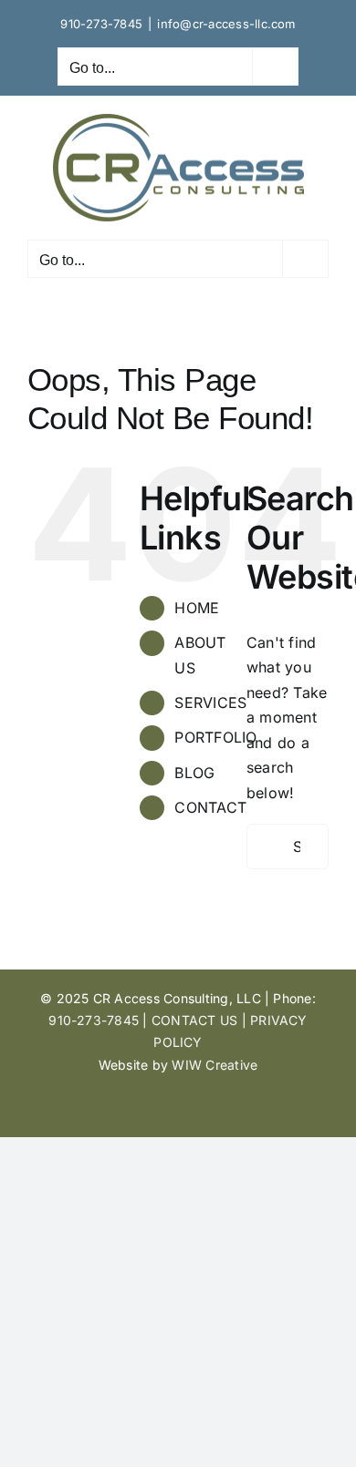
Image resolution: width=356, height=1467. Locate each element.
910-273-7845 (101, 23)
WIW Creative (214, 1064)
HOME (196, 608)
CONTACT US (194, 1020)
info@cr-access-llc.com (226, 23)
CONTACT (210, 807)
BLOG (194, 773)
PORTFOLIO (215, 737)
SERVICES (210, 702)
